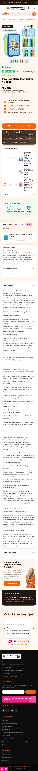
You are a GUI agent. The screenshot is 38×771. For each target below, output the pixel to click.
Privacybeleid (6, 729)
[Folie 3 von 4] (21, 61)
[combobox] (23, 14)
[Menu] (4, 8)
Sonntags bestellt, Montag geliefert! (20, 112)
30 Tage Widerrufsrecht (16, 109)
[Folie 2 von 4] (16, 61)
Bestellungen (6, 757)
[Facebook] (3, 710)
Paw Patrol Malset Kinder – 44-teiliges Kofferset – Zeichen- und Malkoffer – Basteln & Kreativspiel (29, 158)
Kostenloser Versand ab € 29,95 (18, 106)
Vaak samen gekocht (10, 148)
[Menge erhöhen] (16, 159)
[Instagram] (8, 710)
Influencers (5, 760)
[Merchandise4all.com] (16, 8)
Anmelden (30, 692)
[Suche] (34, 14)
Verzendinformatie (8, 739)
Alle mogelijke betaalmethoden (12, 733)
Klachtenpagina (7, 726)
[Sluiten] (36, 2)
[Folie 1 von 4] (11, 61)
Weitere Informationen (10, 264)
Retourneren (6, 736)
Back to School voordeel (12, 132)
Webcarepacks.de (20, 768)
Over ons (5, 720)
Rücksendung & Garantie (10, 268)
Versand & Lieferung (9, 247)
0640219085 (8, 668)
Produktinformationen (9, 273)
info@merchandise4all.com (13, 671)
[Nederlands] (3, 14)
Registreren (6, 754)
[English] (8, 14)
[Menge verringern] (10, 159)
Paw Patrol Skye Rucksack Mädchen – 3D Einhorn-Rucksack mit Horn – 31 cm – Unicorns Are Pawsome (29, 183)
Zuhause (4, 19)
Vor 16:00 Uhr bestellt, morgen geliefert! (18, 102)
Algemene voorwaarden (10, 723)
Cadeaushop (6, 745)
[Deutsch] (6, 14)
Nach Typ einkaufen (13, 19)
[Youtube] (12, 710)
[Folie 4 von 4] (26, 61)
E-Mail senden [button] (13, 583)
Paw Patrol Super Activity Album (28, 170)
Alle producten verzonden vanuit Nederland (16, 742)
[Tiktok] (16, 710)
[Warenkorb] (33, 8)
